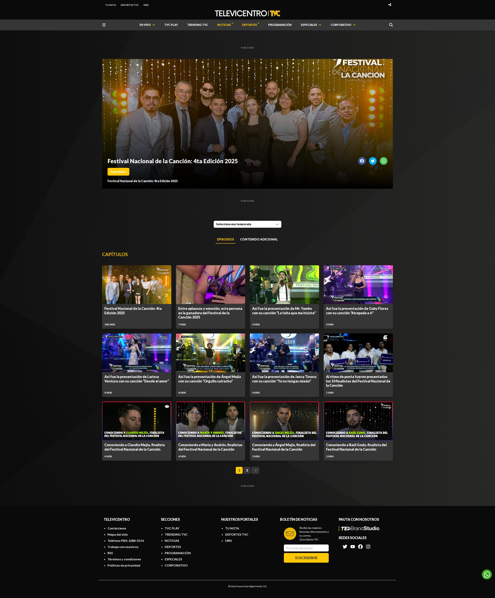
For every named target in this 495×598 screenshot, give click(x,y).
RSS (110, 553)
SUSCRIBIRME (306, 558)
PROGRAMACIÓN (280, 24)
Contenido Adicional (259, 239)
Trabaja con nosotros (123, 547)
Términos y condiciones (124, 559)
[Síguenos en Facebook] (360, 544)
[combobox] (247, 224)
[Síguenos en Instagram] (368, 544)
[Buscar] (391, 25)
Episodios (225, 239)
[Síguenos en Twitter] (345, 544)
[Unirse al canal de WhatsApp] (487, 574)
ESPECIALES (173, 559)
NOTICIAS (224, 24)
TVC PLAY (171, 24)
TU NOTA (110, 4)
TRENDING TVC (197, 24)
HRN (145, 4)
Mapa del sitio (118, 534)
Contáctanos (117, 528)
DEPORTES (249, 24)
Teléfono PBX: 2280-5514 (126, 540)
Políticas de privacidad (124, 565)
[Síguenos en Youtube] (352, 544)
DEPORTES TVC (130, 4)
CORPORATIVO (176, 565)
